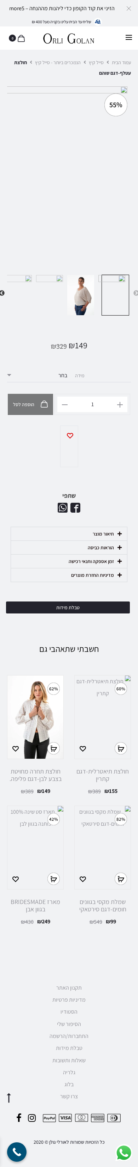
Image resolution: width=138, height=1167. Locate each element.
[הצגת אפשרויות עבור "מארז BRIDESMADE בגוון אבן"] (53, 879)
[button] (129, 8)
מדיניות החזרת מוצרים (92, 575)
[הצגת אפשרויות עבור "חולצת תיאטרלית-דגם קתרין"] (121, 748)
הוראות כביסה (101, 547)
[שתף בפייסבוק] (75, 508)
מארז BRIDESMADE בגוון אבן (35, 906)
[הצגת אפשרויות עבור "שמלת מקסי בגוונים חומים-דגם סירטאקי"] (121, 879)
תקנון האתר (69, 987)
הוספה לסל (24, 404)
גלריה (69, 1072)
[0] (20, 38)
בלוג (69, 1084)
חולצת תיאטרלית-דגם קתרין (102, 775)
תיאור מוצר (103, 534)
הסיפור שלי (69, 1024)
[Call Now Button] (17, 1152)
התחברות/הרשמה (69, 1036)
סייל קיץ (96, 62)
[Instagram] (32, 1118)
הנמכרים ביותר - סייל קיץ (58, 62)
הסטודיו (69, 1011)
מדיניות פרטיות (69, 999)
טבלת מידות (69, 1048)
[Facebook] (19, 1118)
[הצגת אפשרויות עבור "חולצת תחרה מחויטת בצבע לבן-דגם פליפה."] (53, 748)
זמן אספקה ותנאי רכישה (91, 561)
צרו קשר (69, 1096)
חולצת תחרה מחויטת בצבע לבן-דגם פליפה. (36, 775)
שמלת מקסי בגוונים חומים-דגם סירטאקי (102, 906)
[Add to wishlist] (69, 446)
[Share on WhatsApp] (63, 508)
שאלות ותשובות (69, 1060)
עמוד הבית (121, 62)
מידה (79, 375)
